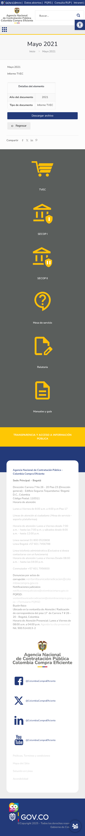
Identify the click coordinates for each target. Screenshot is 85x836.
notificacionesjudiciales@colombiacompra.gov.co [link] (40, 590)
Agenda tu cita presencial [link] (55, 624)
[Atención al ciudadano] (75, 826)
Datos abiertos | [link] (33, 3)
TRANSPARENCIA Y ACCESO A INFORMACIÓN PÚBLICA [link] (42, 436)
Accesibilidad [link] (20, 779)
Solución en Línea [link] (23, 771)
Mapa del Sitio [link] (21, 763)
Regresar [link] (21, 126)
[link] (80, 25)
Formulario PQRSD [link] (29, 602)
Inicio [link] (32, 51)
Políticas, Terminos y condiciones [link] (31, 756)
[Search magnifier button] (79, 15)
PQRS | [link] (48, 3)
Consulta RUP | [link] (63, 3)
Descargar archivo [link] (42, 116)
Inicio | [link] (18, 3)
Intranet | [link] (79, 3)
